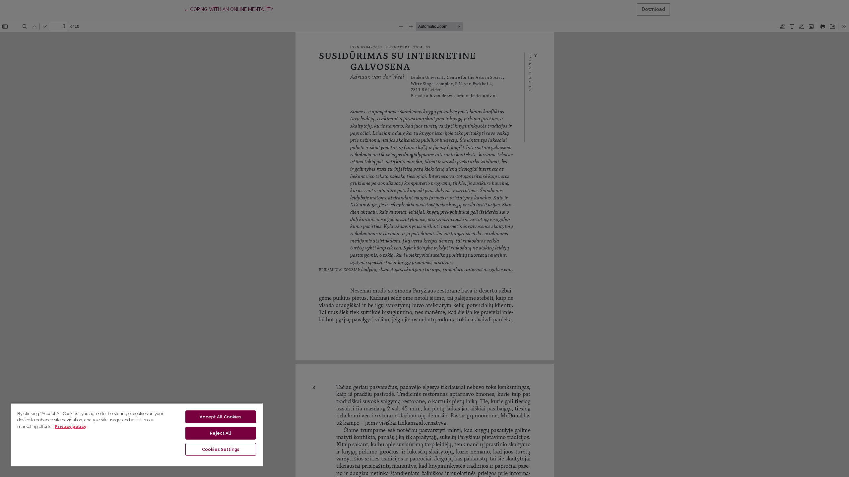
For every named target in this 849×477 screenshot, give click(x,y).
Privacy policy (70, 426)
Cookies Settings (220, 449)
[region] (137, 434)
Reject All (220, 433)
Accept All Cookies (220, 416)
